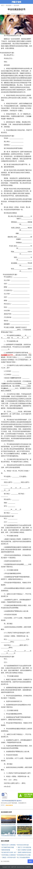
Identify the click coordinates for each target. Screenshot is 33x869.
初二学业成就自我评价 (23, 857)
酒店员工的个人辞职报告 (9, 845)
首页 (2, 5)
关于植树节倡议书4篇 (8, 847)
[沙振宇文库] (16, 2)
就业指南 (8, 5)
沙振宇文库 (13, 867)
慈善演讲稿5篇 (6, 850)
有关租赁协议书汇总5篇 (24, 855)
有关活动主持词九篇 (23, 845)
